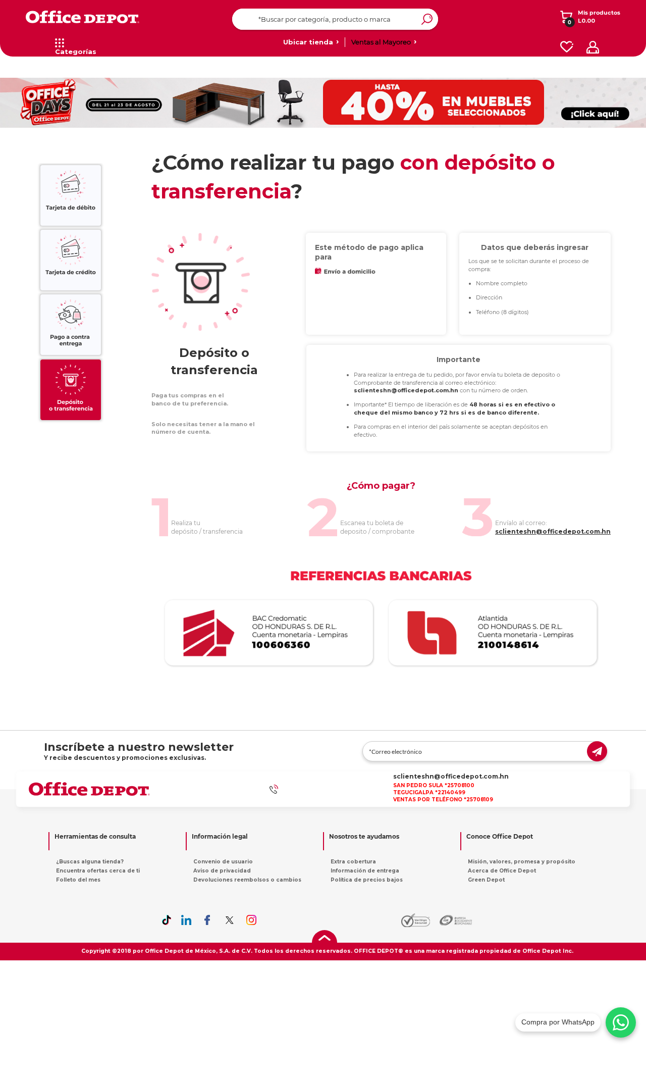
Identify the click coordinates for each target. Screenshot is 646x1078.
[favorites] (566, 47)
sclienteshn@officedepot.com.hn (451, 776)
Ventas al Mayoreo (381, 42)
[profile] (592, 47)
